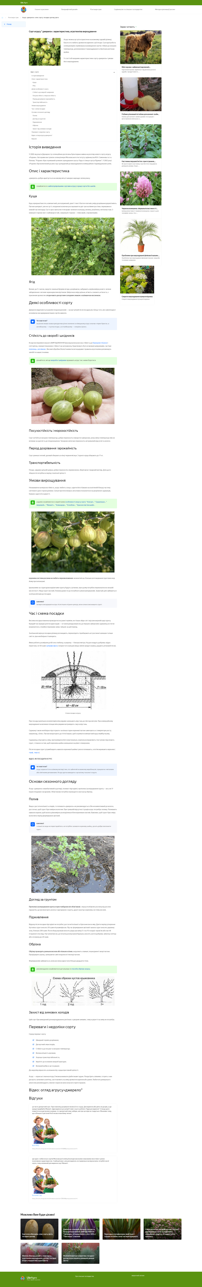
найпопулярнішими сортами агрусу (62, 186)
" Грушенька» (99, 502)
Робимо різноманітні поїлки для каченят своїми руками (140, 114)
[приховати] (114, 72)
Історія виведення (38, 76)
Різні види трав (95, 9)
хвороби (54, 360)
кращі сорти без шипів (86, 186)
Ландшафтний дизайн (69, 9)
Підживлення (37, 122)
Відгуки (34, 139)
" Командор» (60, 505)
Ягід (34, 86)
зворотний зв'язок (138, 1276)
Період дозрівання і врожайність (44, 99)
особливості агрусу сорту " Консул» (79, 502)
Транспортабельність (40, 102)
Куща (34, 82)
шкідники (63, 360)
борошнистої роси (100, 343)
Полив (35, 116)
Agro (24, 3)
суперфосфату (52, 646)
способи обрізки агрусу (80, 969)
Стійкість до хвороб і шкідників (43, 92)
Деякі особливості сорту (40, 89)
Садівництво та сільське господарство (128, 9)
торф (31, 753)
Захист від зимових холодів (42, 129)
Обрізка (35, 125)
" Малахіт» (50, 505)
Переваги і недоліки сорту (41, 132)
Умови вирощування (39, 106)
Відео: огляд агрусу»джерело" (42, 135)
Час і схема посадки (38, 109)
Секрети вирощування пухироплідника (137, 297)
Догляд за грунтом (39, 119)
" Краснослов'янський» (85, 505)
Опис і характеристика (39, 79)
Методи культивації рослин (165, 9)
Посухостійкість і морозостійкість (44, 96)
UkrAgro (24, 9)
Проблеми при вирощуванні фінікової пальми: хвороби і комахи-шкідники (140, 256)
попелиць (33, 349)
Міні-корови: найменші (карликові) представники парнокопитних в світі (136, 67)
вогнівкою (42, 349)
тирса (36, 753)
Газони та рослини (42, 9)
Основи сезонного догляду (41, 112)
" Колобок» (70, 505)
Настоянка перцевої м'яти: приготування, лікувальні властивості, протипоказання (138, 161)
